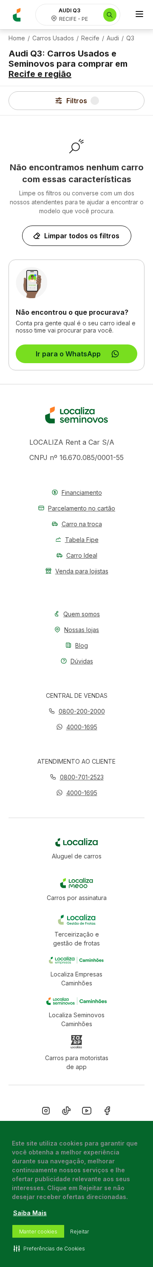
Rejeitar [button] (79, 1231)
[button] (76, 726)
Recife (90, 38)
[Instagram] (46, 1112)
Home (16, 38)
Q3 (130, 38)
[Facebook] (107, 1112)
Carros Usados (53, 38)
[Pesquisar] (109, 15)
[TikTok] (66, 1112)
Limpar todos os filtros (81, 235)
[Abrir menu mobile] (139, 15)
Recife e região (39, 74)
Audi (113, 38)
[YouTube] (87, 1112)
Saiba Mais (30, 1212)
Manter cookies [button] (38, 1231)
